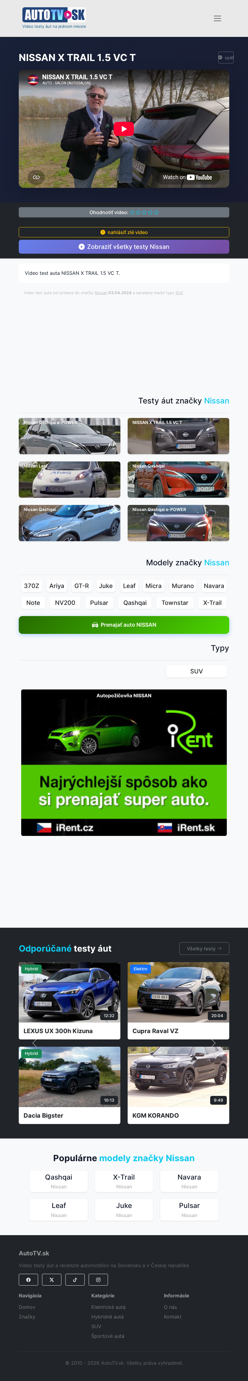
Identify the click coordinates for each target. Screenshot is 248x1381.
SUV (179, 293)
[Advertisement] (136, 342)
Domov (27, 1307)
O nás (170, 1307)
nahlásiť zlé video (128, 232)
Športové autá (107, 1336)
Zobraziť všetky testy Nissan (128, 246)
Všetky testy (202, 949)
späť (229, 57)
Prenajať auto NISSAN (128, 624)
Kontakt (172, 1317)
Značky (27, 1317)
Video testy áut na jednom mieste (54, 26)
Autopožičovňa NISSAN (124, 695)
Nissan (101, 293)
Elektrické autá (108, 1307)
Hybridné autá (107, 1317)
